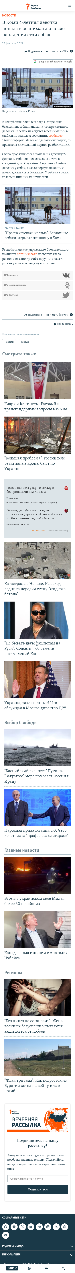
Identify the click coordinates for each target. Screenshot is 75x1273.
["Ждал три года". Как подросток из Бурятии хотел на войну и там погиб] (37, 1057)
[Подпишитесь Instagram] (47, 1226)
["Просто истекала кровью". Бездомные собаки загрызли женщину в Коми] (37, 205)
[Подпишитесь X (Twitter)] (22, 1226)
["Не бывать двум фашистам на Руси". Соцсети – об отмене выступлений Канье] (37, 620)
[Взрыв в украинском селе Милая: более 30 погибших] (37, 875)
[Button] (33, 51)
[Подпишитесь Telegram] (39, 1226)
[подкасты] (29, 1268)
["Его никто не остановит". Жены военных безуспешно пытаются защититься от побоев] (37, 997)
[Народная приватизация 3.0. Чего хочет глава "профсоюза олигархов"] (37, 807)
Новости (9, 15)
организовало (27, 254)
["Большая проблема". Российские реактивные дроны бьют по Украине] (37, 435)
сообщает (55, 136)
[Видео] (46, 1268)
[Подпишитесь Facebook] (14, 1226)
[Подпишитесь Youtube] (30, 1226)
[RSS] (56, 1226)
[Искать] (63, 1268)
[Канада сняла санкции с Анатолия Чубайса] (37, 929)
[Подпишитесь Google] (5, 1226)
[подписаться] (5, 1235)
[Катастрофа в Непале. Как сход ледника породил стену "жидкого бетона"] (37, 560)
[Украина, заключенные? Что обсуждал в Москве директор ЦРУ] (37, 679)
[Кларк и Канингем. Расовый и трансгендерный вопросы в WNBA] (37, 380)
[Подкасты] (64, 1226)
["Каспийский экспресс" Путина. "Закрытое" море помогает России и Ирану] (37, 747)
